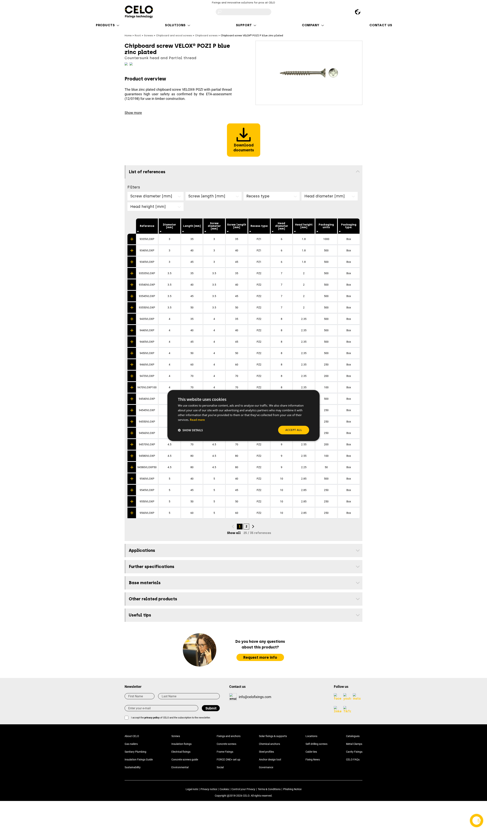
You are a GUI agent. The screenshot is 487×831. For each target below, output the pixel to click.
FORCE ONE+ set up (228, 759)
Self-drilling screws (316, 743)
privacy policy (152, 717)
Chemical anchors (269, 743)
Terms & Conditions (269, 789)
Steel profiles (266, 751)
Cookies (224, 789)
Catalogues (353, 736)
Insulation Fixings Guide (139, 759)
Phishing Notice (292, 789)
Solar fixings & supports (273, 736)
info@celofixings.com (255, 697)
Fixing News (313, 759)
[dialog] (243, 415)
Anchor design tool (270, 759)
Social (220, 767)
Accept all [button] (293, 430)
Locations (311, 736)
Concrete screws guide (184, 759)
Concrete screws (226, 743)
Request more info (260, 657)
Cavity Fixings (354, 751)
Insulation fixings (181, 743)
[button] (190, 430)
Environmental (180, 767)
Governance (266, 767)
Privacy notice (209, 789)
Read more (197, 420)
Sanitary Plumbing (135, 751)
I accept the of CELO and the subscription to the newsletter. (170, 717)
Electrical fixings (180, 751)
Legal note (192, 789)
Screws (175, 736)
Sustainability (133, 767)
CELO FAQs (353, 759)
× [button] (313, 394)
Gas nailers (131, 743)
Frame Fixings (225, 751)
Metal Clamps (354, 743)
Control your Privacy (243, 789)
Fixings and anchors (228, 736)
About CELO (132, 736)
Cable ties (311, 751)
